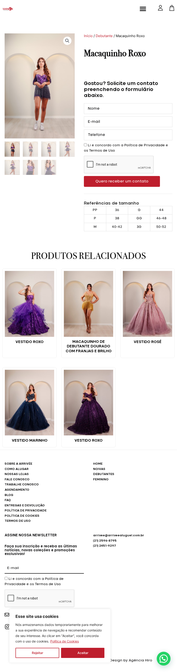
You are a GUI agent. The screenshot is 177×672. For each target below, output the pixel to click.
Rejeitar (37, 653)
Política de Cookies (64, 641)
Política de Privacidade (144, 145)
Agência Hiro (140, 660)
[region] (60, 636)
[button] (143, 8)
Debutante (104, 36)
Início (88, 36)
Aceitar (82, 653)
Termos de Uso (102, 150)
